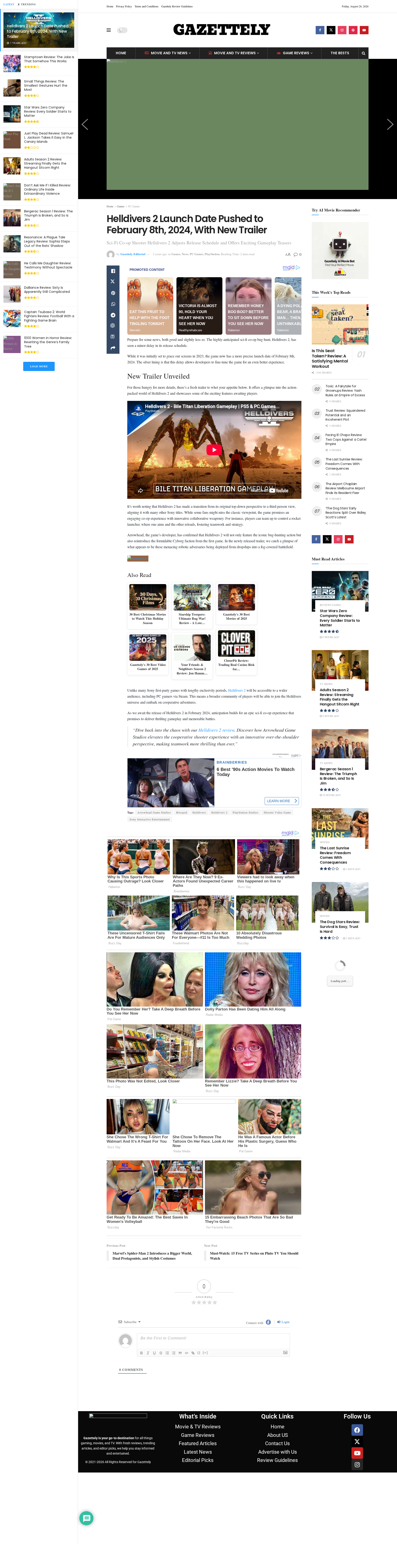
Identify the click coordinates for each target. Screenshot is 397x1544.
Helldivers (199, 812)
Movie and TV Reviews (235, 53)
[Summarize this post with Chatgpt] (113, 326)
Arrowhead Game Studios (154, 812)
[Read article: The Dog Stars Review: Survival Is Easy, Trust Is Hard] (340, 902)
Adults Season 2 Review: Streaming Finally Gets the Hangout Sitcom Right (45, 163)
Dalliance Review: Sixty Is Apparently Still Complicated (47, 289)
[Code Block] (186, 1353)
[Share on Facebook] (113, 271)
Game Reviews (296, 53)
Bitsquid (181, 812)
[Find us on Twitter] (331, 30)
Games (121, 206)
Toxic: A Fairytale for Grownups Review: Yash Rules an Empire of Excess (345, 390)
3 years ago (160, 254)
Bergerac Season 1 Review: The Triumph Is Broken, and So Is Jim (48, 215)
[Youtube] (357, 1453)
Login (285, 1322)
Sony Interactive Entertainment (150, 819)
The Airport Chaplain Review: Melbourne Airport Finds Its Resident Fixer (345, 488)
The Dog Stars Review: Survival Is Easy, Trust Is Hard (340, 926)
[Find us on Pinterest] (353, 30)
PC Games (134, 206)
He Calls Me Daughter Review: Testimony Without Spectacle (48, 265)
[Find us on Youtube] (364, 30)
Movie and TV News (169, 53)
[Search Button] (363, 53)
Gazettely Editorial (132, 254)
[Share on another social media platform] (113, 348)
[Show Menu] (109, 30)
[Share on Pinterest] (113, 293)
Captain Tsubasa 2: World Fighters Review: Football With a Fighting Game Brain (49, 316)
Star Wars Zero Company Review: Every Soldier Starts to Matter (47, 111)
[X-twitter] (357, 1441)
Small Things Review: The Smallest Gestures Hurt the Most (45, 85)
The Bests (340, 53)
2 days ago (352, 869)
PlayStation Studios (245, 812)
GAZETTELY (221, 30)
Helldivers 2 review (216, 730)
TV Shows (326, 684)
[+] (205, 1352)
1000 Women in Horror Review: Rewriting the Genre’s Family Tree (48, 342)
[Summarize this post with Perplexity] (113, 337)
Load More (39, 366)
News (185, 254)
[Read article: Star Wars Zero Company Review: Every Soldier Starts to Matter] (340, 591)
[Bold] (141, 1353)
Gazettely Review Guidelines (177, 6)
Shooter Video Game (277, 812)
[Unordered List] (173, 1353)
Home (110, 6)
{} (199, 1352)
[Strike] (161, 1353)
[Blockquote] (180, 1353)
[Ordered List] (167, 1353)
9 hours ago (330, 637)
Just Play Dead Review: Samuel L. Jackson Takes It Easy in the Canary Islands (48, 137)
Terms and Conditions (147, 6)
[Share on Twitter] (113, 282)
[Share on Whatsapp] (113, 304)
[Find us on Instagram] (342, 30)
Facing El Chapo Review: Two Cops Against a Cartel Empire (346, 439)
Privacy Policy (124, 6)
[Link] (193, 1353)
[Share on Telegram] (113, 315)
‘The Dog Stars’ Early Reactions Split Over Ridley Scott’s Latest (346, 512)
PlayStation (212, 254)
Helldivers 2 (237, 690)
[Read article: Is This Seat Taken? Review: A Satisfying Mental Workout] (340, 324)
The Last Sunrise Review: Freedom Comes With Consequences (344, 464)
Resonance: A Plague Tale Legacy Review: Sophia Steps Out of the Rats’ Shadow (47, 241)
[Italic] (148, 1353)
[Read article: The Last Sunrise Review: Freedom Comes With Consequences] (340, 828)
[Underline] (154, 1353)
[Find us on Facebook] (320, 30)
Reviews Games (330, 605)
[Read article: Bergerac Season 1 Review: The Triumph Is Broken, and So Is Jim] (340, 749)
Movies (324, 842)
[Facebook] (357, 1430)
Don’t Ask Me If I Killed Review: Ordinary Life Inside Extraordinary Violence (47, 189)
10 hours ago (331, 795)
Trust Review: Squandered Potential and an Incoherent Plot (345, 415)
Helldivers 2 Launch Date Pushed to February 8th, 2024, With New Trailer (37, 31)
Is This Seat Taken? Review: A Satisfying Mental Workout (330, 358)
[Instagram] (357, 1464)
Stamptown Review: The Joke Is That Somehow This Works (49, 59)
